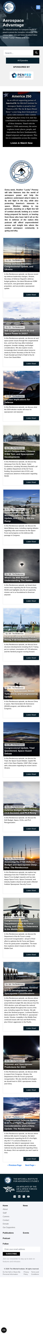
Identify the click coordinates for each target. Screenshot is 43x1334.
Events (26, 1233)
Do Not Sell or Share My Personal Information (11, 1273)
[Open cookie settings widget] (4, 1330)
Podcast (6, 1238)
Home (5, 1206)
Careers (6, 1216)
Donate (6, 1224)
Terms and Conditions (35, 1273)
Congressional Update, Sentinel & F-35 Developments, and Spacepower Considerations (21, 990)
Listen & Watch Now (22, 143)
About (5, 1209)
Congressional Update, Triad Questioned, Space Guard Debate (19, 751)
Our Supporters (9, 1227)
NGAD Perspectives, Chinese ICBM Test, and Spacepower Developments (19, 454)
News (25, 1206)
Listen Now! (31, 295)
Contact (6, 1220)
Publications (8, 1233)
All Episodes (23, 60)
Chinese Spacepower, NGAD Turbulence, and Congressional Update (21, 694)
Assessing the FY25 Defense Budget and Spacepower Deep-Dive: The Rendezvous (20, 865)
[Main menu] (38, 7)
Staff (4, 1213)
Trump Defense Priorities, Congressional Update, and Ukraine (18, 266)
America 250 (21, 96)
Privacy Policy (26, 1273)
